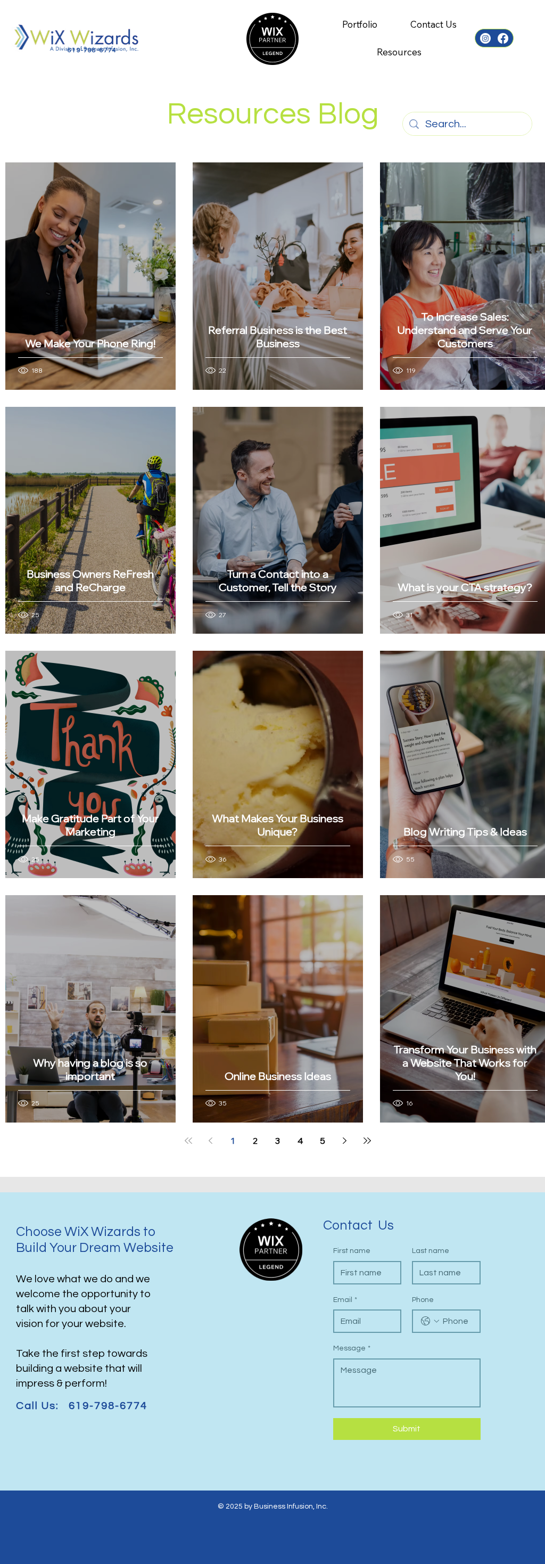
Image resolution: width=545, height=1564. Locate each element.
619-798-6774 (92, 50)
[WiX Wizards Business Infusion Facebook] (503, 38)
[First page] (188, 1140)
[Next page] (344, 1140)
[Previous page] (210, 1140)
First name (351, 1251)
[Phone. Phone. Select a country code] (430, 1321)
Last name (430, 1251)
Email (345, 1300)
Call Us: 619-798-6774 (81, 1406)
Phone (423, 1300)
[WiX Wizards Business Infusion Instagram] (485, 38)
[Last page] (367, 1140)
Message (351, 1348)
